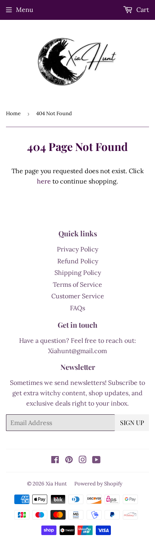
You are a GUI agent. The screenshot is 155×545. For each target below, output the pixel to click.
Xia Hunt (56, 483)
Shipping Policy (77, 272)
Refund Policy (77, 261)
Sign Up (132, 422)
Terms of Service (77, 284)
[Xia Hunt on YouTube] (96, 460)
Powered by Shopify (98, 483)
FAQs (77, 308)
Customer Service (77, 296)
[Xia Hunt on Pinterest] (69, 460)
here (44, 181)
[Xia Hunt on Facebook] (55, 460)
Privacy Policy (77, 249)
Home (13, 113)
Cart (142, 10)
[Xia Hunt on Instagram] (83, 460)
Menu (24, 10)
